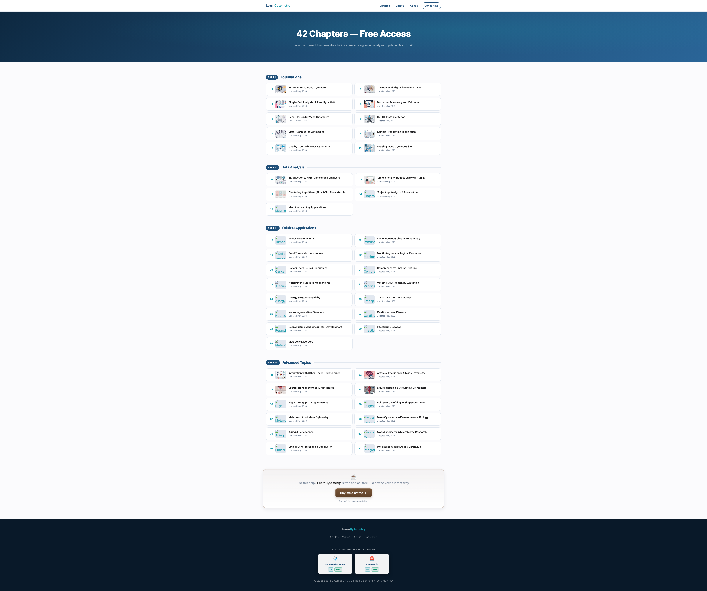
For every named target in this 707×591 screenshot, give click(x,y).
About (414, 5)
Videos (399, 5)
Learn (278, 5)
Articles (385, 5)
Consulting (431, 5)
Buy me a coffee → (353, 492)
